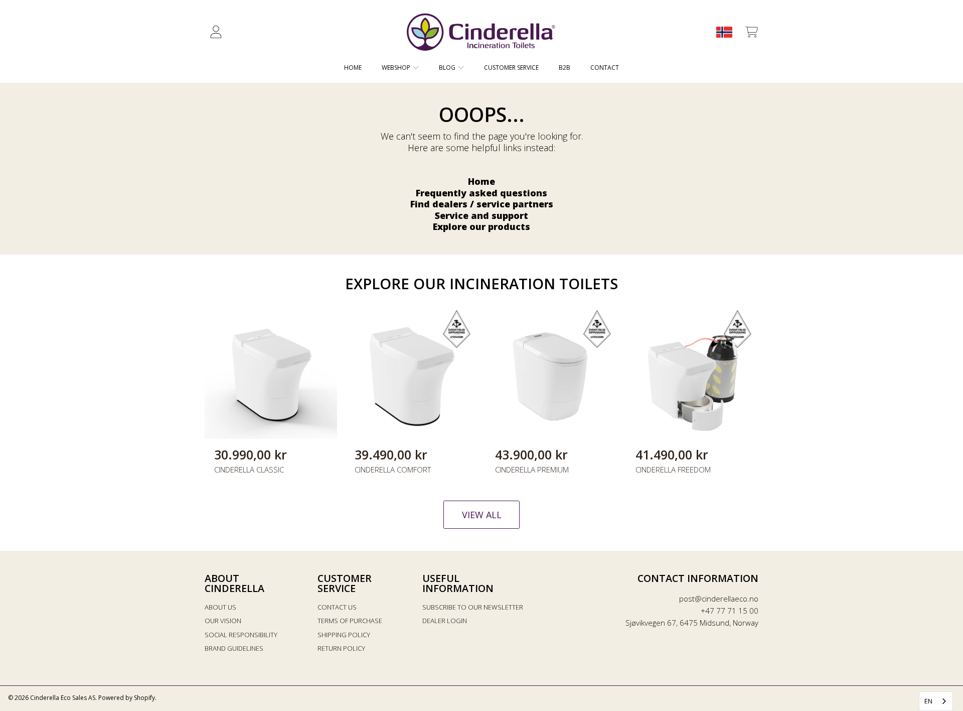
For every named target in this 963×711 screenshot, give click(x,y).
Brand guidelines (234, 648)
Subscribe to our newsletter (472, 607)
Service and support (481, 215)
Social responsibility (241, 634)
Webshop (397, 67)
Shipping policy (343, 634)
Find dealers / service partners (481, 204)
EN (928, 700)
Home (481, 181)
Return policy (341, 648)
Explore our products (481, 226)
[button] (751, 32)
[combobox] (936, 701)
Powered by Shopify (126, 697)
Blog (448, 67)
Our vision (223, 620)
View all (482, 515)
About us (220, 607)
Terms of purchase (349, 620)
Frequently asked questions (481, 193)
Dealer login (444, 620)
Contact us (337, 607)
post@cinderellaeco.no (718, 599)
